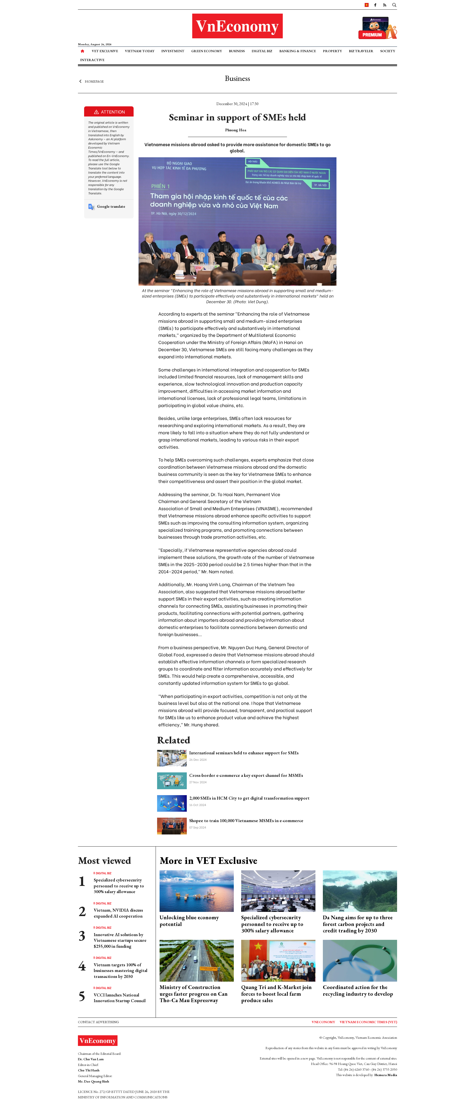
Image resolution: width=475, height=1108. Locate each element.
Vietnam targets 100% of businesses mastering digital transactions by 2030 (120, 970)
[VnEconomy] (367, 4)
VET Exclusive (105, 51)
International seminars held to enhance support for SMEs (244, 753)
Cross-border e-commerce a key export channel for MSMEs (246, 775)
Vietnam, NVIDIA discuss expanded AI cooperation (118, 913)
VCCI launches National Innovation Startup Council (120, 997)
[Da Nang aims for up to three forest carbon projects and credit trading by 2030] (360, 890)
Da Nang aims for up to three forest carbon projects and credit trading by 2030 (358, 924)
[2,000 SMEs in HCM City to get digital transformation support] (172, 802)
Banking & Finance (297, 51)
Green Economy (206, 51)
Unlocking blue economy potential (189, 920)
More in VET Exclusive (208, 860)
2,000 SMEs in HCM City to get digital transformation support (249, 798)
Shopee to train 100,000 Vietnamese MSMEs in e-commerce (246, 820)
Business (237, 51)
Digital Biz (262, 51)
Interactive (92, 60)
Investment (172, 51)
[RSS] (384, 4)
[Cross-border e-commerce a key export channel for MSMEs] (172, 780)
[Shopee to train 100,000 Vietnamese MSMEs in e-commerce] (172, 825)
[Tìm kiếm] (394, 4)
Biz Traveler (361, 51)
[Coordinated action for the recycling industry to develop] (360, 960)
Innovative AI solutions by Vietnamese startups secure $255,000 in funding (120, 940)
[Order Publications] (377, 27)
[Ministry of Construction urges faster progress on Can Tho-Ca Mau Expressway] (197, 960)
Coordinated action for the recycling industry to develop (358, 990)
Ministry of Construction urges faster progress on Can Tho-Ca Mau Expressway (194, 994)
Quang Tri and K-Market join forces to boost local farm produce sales (276, 994)
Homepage (94, 81)
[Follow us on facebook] (375, 4)
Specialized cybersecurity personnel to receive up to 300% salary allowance (119, 885)
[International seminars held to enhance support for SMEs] (172, 757)
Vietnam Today (139, 51)
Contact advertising (98, 1022)
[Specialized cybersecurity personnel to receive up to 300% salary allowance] (278, 890)
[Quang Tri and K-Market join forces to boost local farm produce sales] (278, 960)
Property (332, 51)
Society (387, 51)
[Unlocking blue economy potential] (197, 890)
